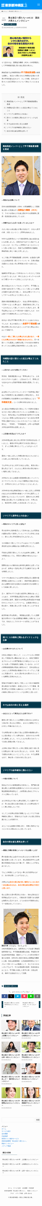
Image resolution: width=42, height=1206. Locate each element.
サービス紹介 (6, 1131)
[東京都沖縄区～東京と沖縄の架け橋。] (14, 4)
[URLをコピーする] (37, 996)
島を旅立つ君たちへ (10, 24)
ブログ (12, 1193)
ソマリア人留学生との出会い (17, 114)
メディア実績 (6, 1146)
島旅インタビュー (8, 1143)
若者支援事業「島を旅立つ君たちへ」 (14, 1141)
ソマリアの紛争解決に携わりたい (19, 127)
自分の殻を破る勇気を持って (17, 131)
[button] (5, 996)
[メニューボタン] (38, 4)
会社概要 (5, 1134)
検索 (38, 1120)
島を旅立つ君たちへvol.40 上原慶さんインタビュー (20, 1159)
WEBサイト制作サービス (10, 1139)
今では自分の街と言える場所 (17, 124)
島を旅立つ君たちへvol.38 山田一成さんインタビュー (20, 1172)
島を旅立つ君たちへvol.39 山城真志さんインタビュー (20, 1165)
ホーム (4, 1129)
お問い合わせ (28, 1193)
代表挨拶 (5, 1136)
